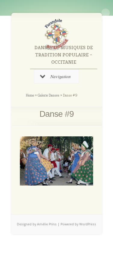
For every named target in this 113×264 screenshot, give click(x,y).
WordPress (87, 224)
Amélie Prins (47, 224)
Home (30, 95)
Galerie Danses (48, 95)
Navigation (60, 76)
